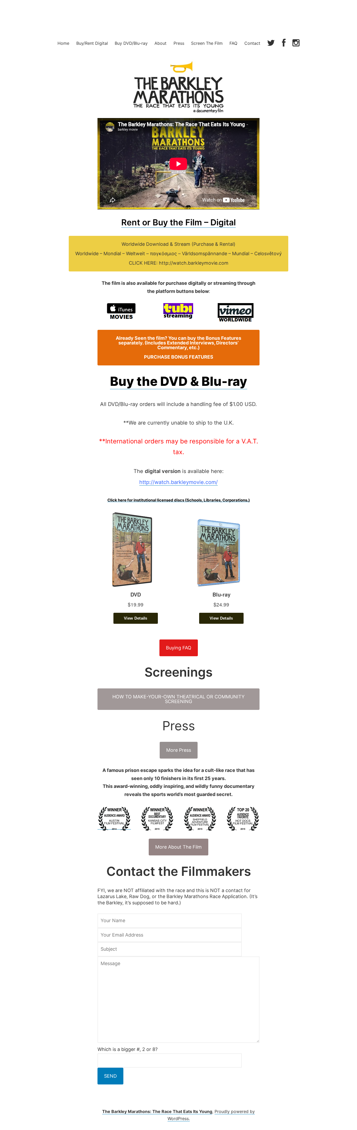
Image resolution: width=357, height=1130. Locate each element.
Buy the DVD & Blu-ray (178, 381)
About (160, 43)
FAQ (233, 43)
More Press (178, 750)
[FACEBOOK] (284, 43)
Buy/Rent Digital (92, 43)
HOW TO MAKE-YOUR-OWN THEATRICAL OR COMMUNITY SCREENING (178, 699)
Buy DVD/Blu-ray (131, 43)
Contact (252, 43)
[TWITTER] (271, 43)
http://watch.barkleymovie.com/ (178, 482)
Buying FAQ (178, 647)
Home (63, 43)
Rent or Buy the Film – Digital (178, 222)
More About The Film (178, 847)
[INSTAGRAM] (296, 43)
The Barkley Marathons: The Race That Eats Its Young (157, 1111)
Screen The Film (207, 43)
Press (179, 43)
